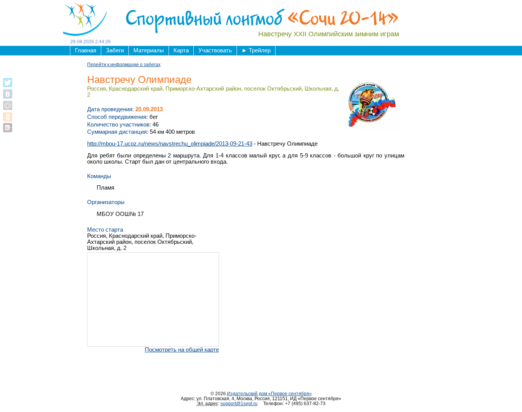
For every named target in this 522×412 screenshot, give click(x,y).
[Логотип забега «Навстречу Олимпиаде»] (371, 104)
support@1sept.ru (239, 403)
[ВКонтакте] (7, 94)
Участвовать (215, 50)
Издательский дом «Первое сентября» (269, 393)
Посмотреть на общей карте (182, 350)
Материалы (148, 50)
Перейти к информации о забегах (123, 64)
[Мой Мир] (7, 105)
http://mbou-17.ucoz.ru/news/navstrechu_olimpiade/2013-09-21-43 (169, 144)
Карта (181, 50)
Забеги (115, 50)
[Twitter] (7, 82)
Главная (85, 50)
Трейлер (256, 50)
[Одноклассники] (7, 117)
